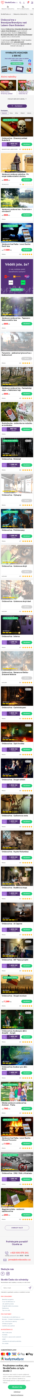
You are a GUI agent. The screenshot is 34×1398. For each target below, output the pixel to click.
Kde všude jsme (7, 1332)
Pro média (5, 1343)
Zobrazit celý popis (16, 46)
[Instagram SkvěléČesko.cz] (8, 1273)
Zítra (16, 113)
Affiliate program (7, 1323)
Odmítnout (17, 1392)
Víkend (22, 113)
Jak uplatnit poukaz (8, 1304)
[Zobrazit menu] (32, 3)
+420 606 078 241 (19, 1252)
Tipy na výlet (6, 1310)
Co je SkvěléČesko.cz (8, 1301)
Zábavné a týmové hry (7, 8)
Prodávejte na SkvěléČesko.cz (11, 1317)
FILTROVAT (18, 106)
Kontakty (5, 1334)
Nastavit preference (17, 1395)
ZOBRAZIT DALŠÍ (17, 1227)
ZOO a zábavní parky (23, 8)
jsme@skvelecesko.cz (19, 1259)
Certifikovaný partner (8, 1326)
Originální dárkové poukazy (10, 1306)
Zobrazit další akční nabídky (16, 99)
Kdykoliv (4, 113)
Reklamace (5, 1308)
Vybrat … (29, 113)
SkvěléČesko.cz (6, 14)
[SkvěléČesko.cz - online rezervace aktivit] (9, 3)
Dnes (11, 113)
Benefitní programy (8, 1299)
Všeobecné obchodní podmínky (11, 1341)
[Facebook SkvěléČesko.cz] (2, 1273)
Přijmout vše (17, 1387)
